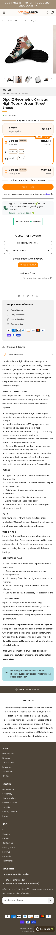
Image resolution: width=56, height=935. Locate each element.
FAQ (4, 829)
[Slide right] (51, 79)
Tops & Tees (8, 762)
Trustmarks (7, 861)
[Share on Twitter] (28, 296)
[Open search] (7, 251)
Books (5, 816)
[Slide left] (4, 79)
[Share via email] (37, 296)
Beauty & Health (9, 811)
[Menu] (3, 12)
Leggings (6, 767)
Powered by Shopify (28, 928)
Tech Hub (6, 807)
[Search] (47, 12)
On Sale (6, 776)
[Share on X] (23, 296)
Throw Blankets (9, 798)
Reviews (6, 852)
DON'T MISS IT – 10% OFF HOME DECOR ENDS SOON (28, 4)
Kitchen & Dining (9, 803)
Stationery (7, 794)
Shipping (5, 93)
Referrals (6, 856)
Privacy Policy (8, 847)
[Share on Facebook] (19, 296)
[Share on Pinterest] (32, 296)
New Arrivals (8, 753)
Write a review (28, 264)
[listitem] (28, 689)
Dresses (6, 758)
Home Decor (8, 789)
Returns (5, 838)
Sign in (12, 213)
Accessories (7, 771)
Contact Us (7, 843)
